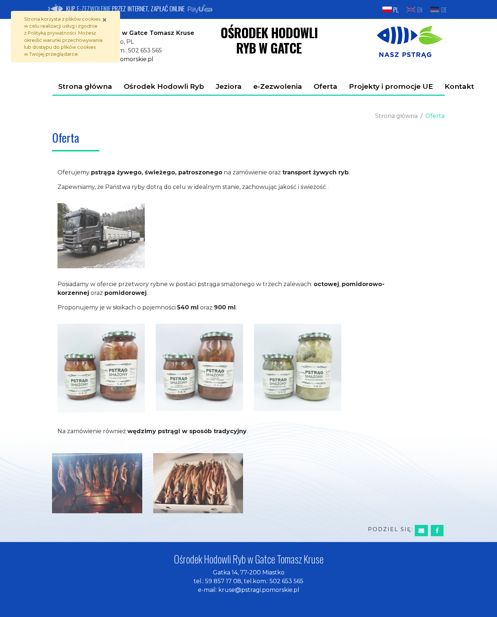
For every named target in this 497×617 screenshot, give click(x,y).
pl (397, 9)
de (445, 9)
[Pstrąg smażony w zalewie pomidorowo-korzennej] (199, 367)
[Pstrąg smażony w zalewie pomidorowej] (101, 367)
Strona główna (85, 86)
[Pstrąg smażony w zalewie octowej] (297, 367)
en (421, 9)
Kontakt (459, 86)
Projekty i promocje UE (391, 86)
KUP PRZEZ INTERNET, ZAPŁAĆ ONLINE (125, 8)
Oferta (325, 86)
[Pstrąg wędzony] (97, 482)
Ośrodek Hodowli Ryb (164, 86)
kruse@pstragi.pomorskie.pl (258, 589)
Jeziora (229, 86)
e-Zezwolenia (277, 86)
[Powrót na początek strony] (486, 606)
